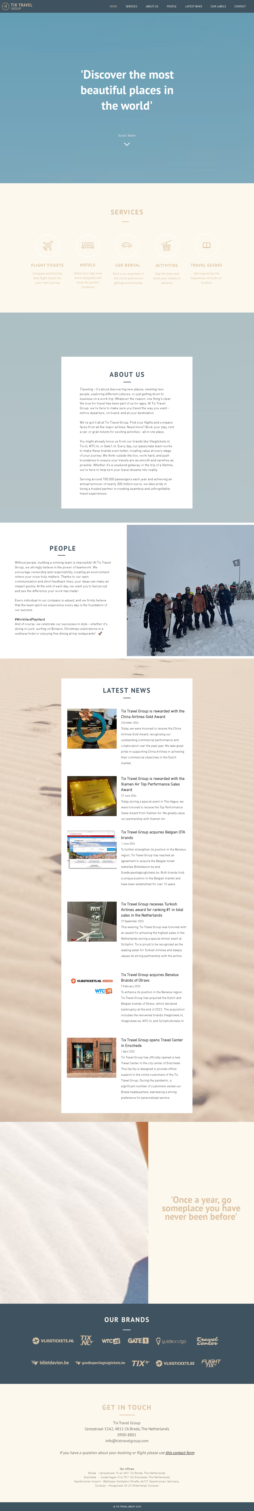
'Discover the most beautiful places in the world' (127, 89)
